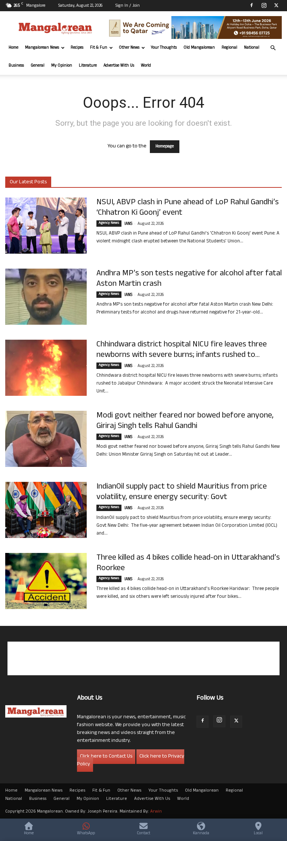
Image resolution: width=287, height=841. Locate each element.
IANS (128, 224)
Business (16, 65)
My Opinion (61, 65)
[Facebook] (251, 5)
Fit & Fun (98, 48)
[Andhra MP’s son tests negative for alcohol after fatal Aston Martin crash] (46, 297)
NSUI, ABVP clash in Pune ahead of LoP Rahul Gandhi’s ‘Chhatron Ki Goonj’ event (187, 208)
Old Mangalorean (199, 48)
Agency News (109, 223)
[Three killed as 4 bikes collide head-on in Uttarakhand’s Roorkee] (46, 581)
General (37, 65)
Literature (88, 65)
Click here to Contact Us (106, 756)
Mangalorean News (42, 48)
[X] (276, 5)
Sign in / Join (127, 6)
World (146, 65)
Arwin (156, 812)
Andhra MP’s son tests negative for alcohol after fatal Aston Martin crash (189, 279)
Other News (129, 48)
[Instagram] (263, 5)
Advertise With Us (119, 65)
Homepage (164, 146)
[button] (273, 48)
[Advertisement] (143, 658)
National (251, 48)
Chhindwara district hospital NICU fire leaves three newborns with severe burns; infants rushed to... (181, 350)
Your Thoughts (164, 48)
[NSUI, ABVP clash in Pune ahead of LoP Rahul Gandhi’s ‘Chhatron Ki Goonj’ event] (46, 226)
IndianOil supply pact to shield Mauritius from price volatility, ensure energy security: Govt (181, 492)
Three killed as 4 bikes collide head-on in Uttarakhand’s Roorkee (188, 563)
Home (13, 48)
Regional (229, 48)
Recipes (77, 48)
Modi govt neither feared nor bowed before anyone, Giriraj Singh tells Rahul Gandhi (185, 421)
